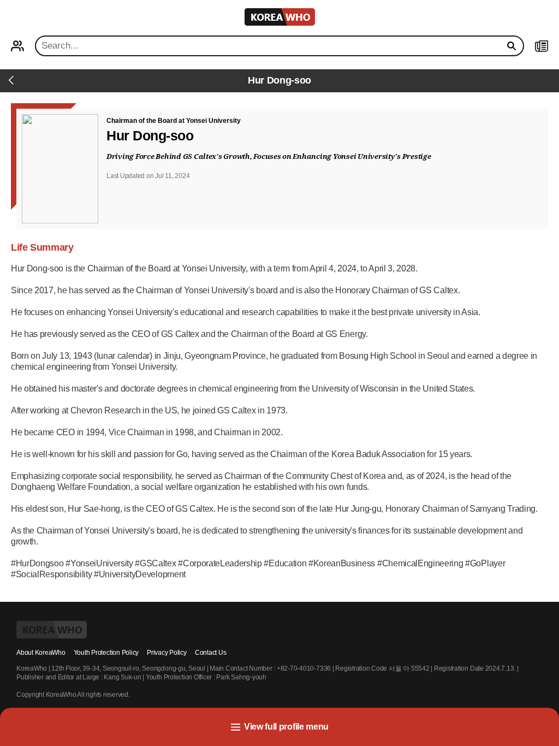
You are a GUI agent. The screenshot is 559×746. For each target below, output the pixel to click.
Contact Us (211, 652)
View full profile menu (286, 726)
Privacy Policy (167, 652)
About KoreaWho (41, 652)
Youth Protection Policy (106, 652)
